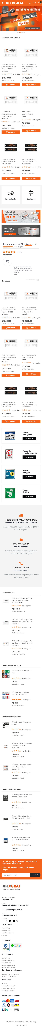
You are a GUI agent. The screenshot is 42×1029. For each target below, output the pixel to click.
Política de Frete (6, 963)
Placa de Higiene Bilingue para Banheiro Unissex (21, 838)
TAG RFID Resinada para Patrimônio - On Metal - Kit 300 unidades (9, 115)
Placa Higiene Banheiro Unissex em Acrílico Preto (22, 796)
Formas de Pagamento (8, 965)
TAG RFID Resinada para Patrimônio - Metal (29, 114)
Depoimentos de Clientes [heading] (16, 244)
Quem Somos (6, 928)
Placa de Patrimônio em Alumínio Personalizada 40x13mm (22, 745)
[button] (34, 3)
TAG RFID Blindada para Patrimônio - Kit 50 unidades (29, 161)
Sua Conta (5, 983)
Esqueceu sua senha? (8, 988)
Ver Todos (28, 245)
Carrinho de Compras (8, 990)
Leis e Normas (6, 930)
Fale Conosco (6, 958)
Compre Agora (29, 438)
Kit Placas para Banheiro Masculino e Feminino (20, 693)
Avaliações (5, 935)
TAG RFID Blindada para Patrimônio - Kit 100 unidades (9, 161)
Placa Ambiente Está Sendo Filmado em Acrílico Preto (21, 817)
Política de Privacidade (8, 967)
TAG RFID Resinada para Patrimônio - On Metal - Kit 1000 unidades (9, 67)
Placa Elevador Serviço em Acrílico (21, 723)
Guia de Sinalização (8, 933)
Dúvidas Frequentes (8, 960)
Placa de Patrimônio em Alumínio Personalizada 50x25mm (22, 767)
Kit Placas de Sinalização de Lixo (21, 672)
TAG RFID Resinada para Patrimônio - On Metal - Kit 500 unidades (29, 67)
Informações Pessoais (8, 986)
